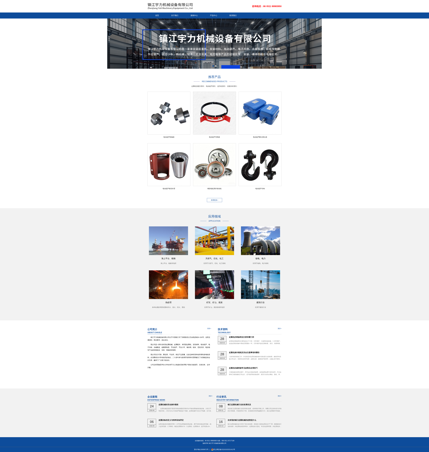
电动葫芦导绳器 (214, 137)
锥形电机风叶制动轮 (214, 188)
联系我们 (233, 15)
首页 (157, 15)
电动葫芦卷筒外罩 (169, 188)
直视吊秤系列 (232, 86)
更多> (209, 328)
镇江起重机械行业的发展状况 (239, 404)
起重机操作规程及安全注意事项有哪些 (244, 352)
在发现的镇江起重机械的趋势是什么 (242, 420)
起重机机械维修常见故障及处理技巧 (243, 368)
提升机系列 (221, 86)
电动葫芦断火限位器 (260, 137)
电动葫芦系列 (210, 86)
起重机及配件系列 (197, 86)
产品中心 (213, 15)
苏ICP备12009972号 (201, 449)
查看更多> (214, 200)
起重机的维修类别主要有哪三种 (241, 337)
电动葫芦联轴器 (168, 137)
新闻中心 (194, 15)
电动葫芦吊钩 (260, 188)
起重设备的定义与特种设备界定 (171, 420)
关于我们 (174, 15)
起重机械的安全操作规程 (168, 404)
